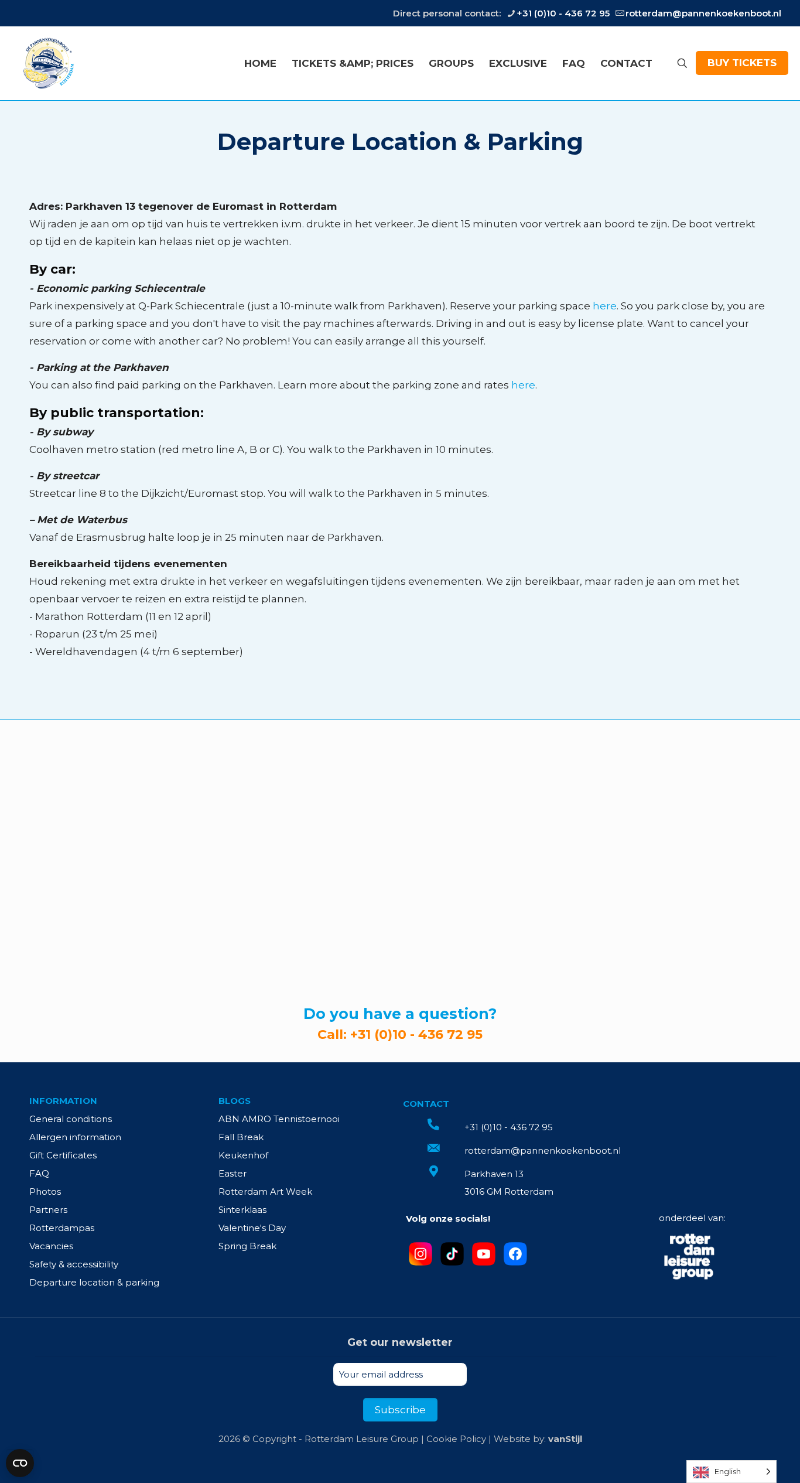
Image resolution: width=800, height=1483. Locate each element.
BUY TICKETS (742, 63)
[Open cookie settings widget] (20, 1463)
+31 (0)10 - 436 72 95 (563, 13)
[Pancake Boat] (48, 63)
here (605, 306)
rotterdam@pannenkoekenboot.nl (703, 13)
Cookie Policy (456, 1438)
